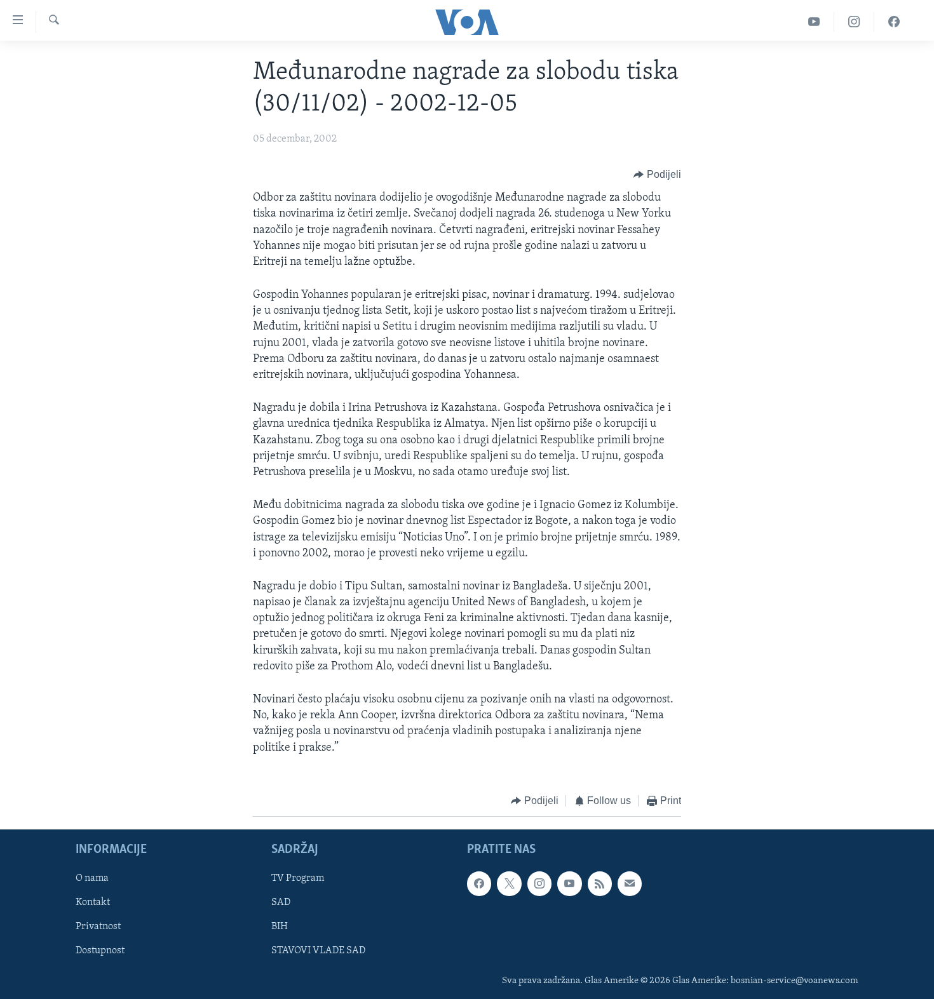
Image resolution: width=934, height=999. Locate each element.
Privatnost (98, 927)
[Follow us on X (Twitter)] (509, 884)
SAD (280, 903)
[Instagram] (854, 22)
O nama (92, 879)
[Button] (657, 174)
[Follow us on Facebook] (479, 884)
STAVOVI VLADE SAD (318, 951)
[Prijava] (630, 884)
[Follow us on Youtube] (569, 884)
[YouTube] (814, 22)
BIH (279, 927)
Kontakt (93, 903)
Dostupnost (100, 951)
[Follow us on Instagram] (539, 884)
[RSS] (600, 884)
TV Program (297, 879)
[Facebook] (894, 22)
